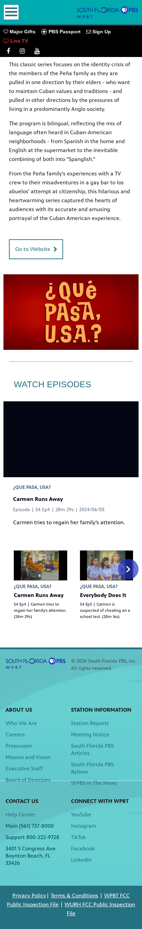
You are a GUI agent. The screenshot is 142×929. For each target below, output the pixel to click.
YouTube (81, 814)
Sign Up (101, 31)
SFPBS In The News (94, 783)
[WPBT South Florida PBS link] (107, 12)
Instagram (83, 826)
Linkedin (81, 860)
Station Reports (90, 723)
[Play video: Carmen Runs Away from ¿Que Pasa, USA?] (40, 565)
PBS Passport (64, 31)
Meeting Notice (90, 734)
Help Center (21, 814)
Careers (15, 734)
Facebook (83, 848)
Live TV (18, 41)
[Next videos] (128, 569)
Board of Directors (28, 780)
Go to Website (32, 249)
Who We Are (21, 723)
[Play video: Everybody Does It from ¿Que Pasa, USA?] (106, 565)
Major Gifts (22, 31)
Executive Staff (24, 768)
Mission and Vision (28, 757)
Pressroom (19, 746)
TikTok (78, 837)
